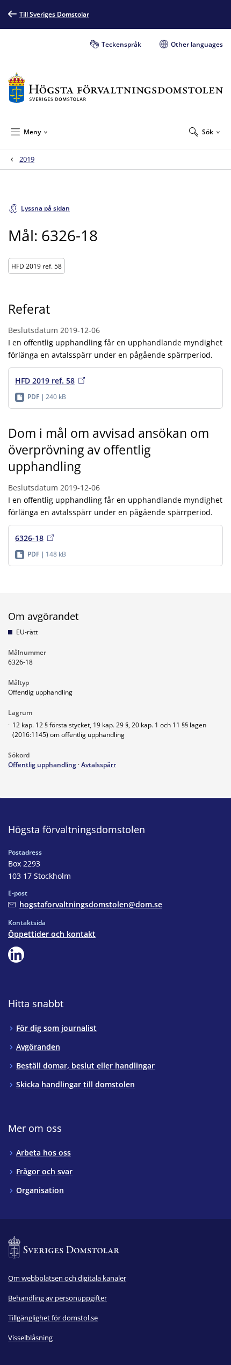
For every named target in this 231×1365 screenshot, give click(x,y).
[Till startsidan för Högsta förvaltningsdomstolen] (115, 87)
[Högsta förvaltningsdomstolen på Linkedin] (16, 955)
